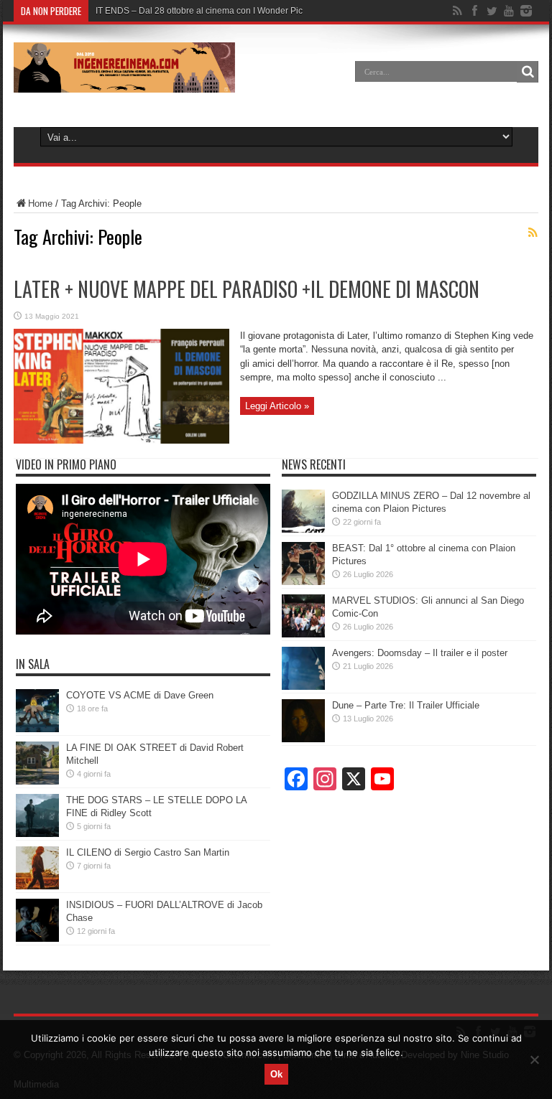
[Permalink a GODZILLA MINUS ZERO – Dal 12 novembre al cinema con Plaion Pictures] (303, 529)
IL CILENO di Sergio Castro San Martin (147, 852)
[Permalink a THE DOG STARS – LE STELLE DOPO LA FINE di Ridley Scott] (37, 833)
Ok (276, 1074)
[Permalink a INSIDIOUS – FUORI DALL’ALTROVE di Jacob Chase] (37, 938)
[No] (534, 1059)
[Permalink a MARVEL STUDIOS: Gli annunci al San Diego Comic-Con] (303, 634)
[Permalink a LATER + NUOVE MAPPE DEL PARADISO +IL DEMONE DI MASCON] (121, 440)
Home (40, 203)
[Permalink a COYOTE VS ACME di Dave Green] (37, 729)
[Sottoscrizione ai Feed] (532, 232)
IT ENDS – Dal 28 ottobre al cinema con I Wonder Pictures (209, 11)
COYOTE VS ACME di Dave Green (139, 695)
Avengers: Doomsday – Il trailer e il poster (419, 652)
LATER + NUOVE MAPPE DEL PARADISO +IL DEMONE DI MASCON (246, 289)
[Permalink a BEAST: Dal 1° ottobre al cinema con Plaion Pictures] (303, 581)
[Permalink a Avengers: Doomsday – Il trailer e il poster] (303, 686)
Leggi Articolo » (277, 406)
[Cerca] (527, 72)
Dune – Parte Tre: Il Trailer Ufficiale (405, 705)
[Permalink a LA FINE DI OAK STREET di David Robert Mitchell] (37, 781)
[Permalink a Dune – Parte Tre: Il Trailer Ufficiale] (303, 739)
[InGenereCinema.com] (124, 82)
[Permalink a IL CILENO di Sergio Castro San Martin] (37, 886)
